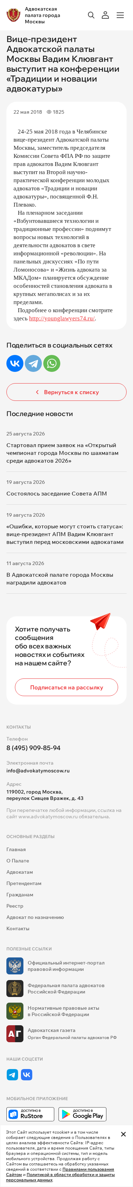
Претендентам (23, 883)
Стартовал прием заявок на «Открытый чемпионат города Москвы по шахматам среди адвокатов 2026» (62, 452)
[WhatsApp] (51, 363)
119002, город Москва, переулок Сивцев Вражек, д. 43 (44, 795)
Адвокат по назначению (35, 917)
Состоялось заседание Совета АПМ (56, 493)
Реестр (14, 906)
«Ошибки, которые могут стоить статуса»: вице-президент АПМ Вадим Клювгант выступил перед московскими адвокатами (65, 534)
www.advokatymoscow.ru (48, 816)
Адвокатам (19, 872)
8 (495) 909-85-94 (33, 748)
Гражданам (19, 894)
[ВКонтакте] (14, 363)
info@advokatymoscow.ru (38, 770)
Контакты (17, 928)
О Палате (17, 860)
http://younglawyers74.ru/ (62, 318)
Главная (16, 849)
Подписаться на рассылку (66, 687)
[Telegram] (33, 363)
